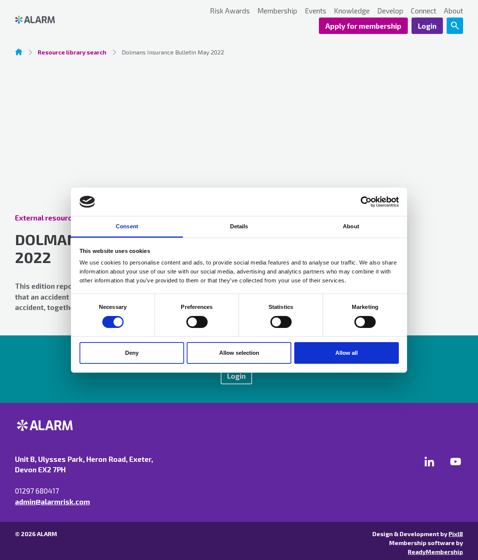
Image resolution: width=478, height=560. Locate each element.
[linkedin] (429, 461)
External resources (47, 217)
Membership (277, 10)
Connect (423, 10)
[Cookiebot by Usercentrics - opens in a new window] (366, 201)
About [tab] (351, 226)
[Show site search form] (455, 26)
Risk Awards (230, 10)
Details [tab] (239, 226)
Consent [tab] (127, 226)
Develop (390, 10)
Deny (132, 353)
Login (427, 26)
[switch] (197, 322)
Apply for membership (363, 26)
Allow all (346, 353)
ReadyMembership (435, 551)
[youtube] (455, 461)
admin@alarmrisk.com (52, 501)
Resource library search (72, 52)
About (453, 10)
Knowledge (352, 10)
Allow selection (239, 353)
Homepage (18, 52)
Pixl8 (455, 533)
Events (315, 10)
